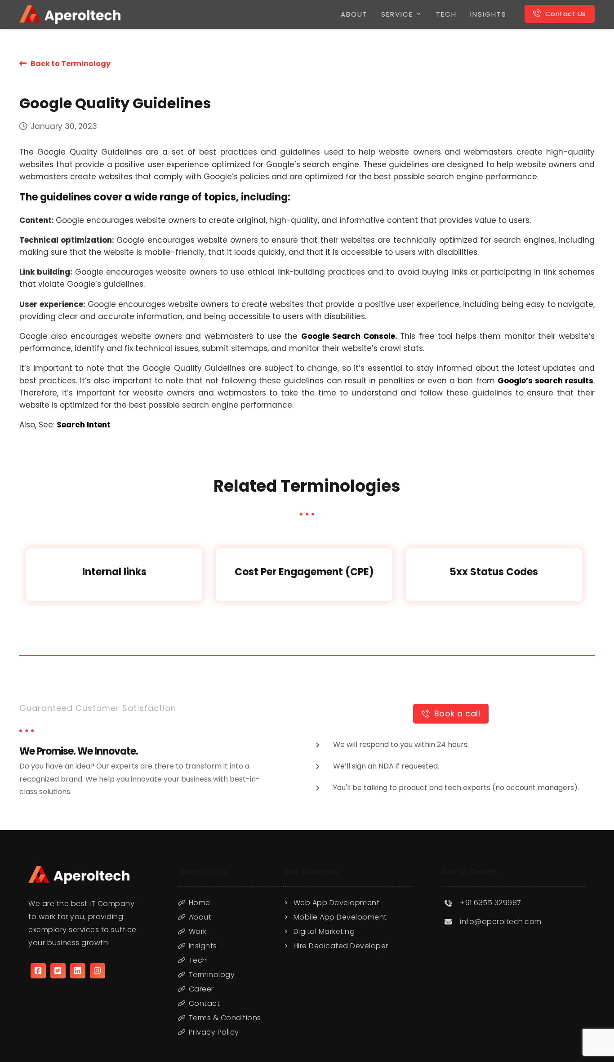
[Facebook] (38, 970)
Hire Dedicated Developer (341, 946)
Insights (203, 946)
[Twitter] (58, 970)
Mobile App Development (340, 917)
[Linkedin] (77, 970)
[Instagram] (97, 970)
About (200, 917)
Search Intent (84, 424)
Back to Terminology (69, 63)
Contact (204, 1003)
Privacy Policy (214, 1032)
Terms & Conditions (225, 1018)
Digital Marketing (324, 931)
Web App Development (337, 903)
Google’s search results (545, 380)
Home (199, 903)
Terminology (212, 974)
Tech (198, 960)
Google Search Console (348, 336)
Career (201, 989)
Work (198, 931)
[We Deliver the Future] (69, 14)
